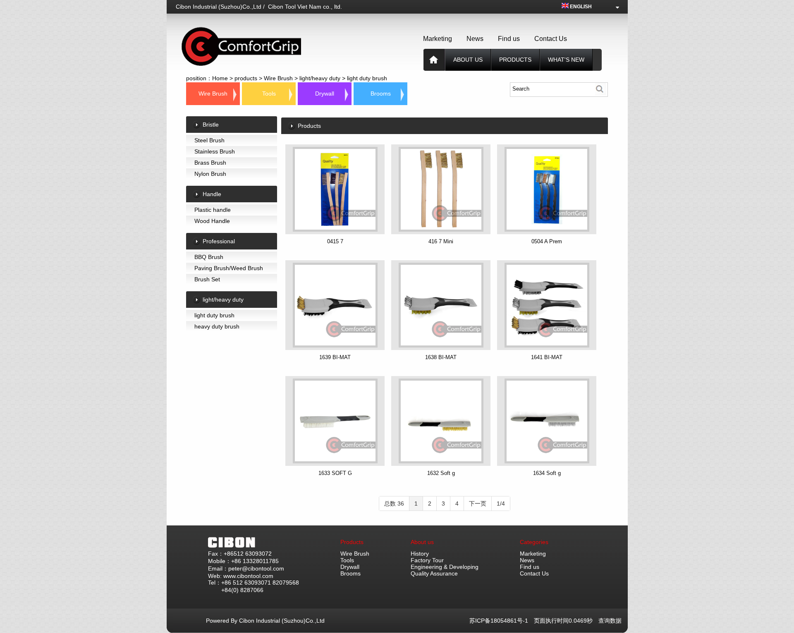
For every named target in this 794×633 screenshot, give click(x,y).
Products (352, 542)
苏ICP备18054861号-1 (501, 620)
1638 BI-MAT (441, 357)
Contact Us (550, 38)
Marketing (437, 38)
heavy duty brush (216, 326)
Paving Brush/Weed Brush (228, 268)
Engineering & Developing (444, 566)
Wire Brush (278, 78)
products (515, 59)
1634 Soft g (547, 473)
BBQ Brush (208, 257)
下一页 (477, 503)
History (420, 553)
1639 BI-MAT (335, 357)
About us (468, 59)
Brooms (381, 93)
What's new (566, 59)
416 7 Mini (440, 241)
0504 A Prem (546, 241)
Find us (509, 38)
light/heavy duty (319, 78)
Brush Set (207, 279)
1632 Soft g (441, 473)
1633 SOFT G (335, 473)
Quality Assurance (434, 573)
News (474, 38)
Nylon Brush (210, 173)
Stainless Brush (214, 151)
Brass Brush (210, 162)
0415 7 (335, 241)
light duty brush (367, 78)
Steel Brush (209, 140)
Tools (269, 93)
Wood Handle (212, 221)
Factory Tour (427, 560)
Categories (534, 542)
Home (220, 78)
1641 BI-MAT (546, 357)
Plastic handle (212, 209)
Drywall (324, 93)
